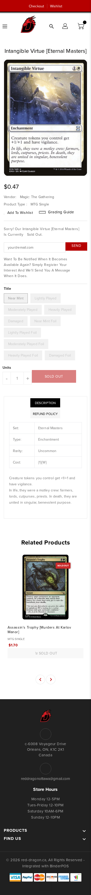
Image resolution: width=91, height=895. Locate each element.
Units (7, 367)
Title (7, 288)
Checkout (36, 6)
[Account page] (65, 26)
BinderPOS (59, 866)
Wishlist (56, 6)
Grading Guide (61, 212)
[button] (81, 26)
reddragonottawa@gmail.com (45, 778)
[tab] (45, 402)
